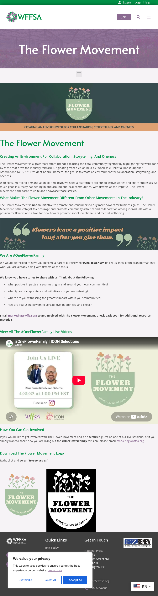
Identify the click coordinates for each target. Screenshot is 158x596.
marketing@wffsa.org (22, 315)
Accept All (75, 580)
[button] (149, 17)
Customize (25, 580)
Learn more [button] (55, 570)
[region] (50, 570)
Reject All (50, 580)
